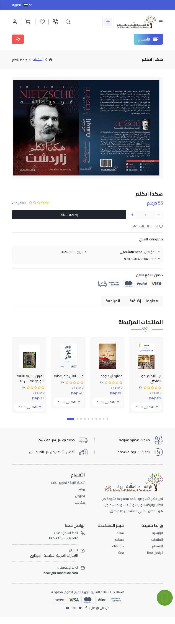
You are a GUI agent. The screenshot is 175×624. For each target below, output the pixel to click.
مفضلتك (118, 546)
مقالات (80, 502)
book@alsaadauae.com (61, 573)
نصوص (80, 495)
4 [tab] (85, 419)
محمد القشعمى (131, 252)
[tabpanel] (29, 375)
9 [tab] (104, 419)
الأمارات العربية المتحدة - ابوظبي (54, 555)
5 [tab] (89, 419)
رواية (81, 489)
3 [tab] (81, 419)
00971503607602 (63, 538)
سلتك (120, 532)
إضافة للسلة (69, 215)
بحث (121, 552)
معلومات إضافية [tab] (143, 300)
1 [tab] (70, 419)
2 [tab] (77, 419)
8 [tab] (100, 419)
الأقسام (157, 546)
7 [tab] (96, 419)
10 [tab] (107, 419)
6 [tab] (92, 419)
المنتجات (38, 59)
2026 (64, 252)
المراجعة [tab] (113, 300)
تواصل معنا (155, 552)
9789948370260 (136, 259)
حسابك (119, 539)
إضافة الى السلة (29, 407)
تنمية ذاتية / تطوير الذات (68, 482)
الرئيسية (157, 532)
